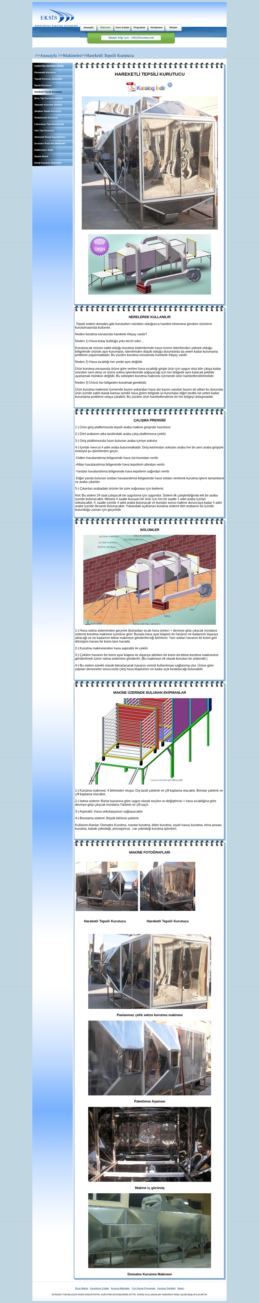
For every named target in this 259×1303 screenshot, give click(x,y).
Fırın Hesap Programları (144, 1288)
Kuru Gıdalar (122, 27)
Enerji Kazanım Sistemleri (48, 163)
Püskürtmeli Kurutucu (46, 117)
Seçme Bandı (41, 156)
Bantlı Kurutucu (42, 85)
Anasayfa (88, 27)
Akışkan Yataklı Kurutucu (47, 111)
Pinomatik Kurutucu (45, 72)
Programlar (139, 27)
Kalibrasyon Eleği (43, 150)
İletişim (173, 27)
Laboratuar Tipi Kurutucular (49, 124)
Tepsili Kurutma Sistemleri (48, 79)
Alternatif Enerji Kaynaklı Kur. (50, 137)
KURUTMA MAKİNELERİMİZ (49, 66)
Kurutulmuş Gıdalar (99, 1288)
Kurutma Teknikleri (166, 1288)
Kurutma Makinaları (120, 1288)
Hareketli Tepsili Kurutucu (110, 55)
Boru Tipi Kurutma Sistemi (48, 98)
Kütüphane (156, 27)
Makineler (105, 27)
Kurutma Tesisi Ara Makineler (49, 143)
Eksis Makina (81, 1288)
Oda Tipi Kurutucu (44, 130)
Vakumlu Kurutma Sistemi (48, 104)
